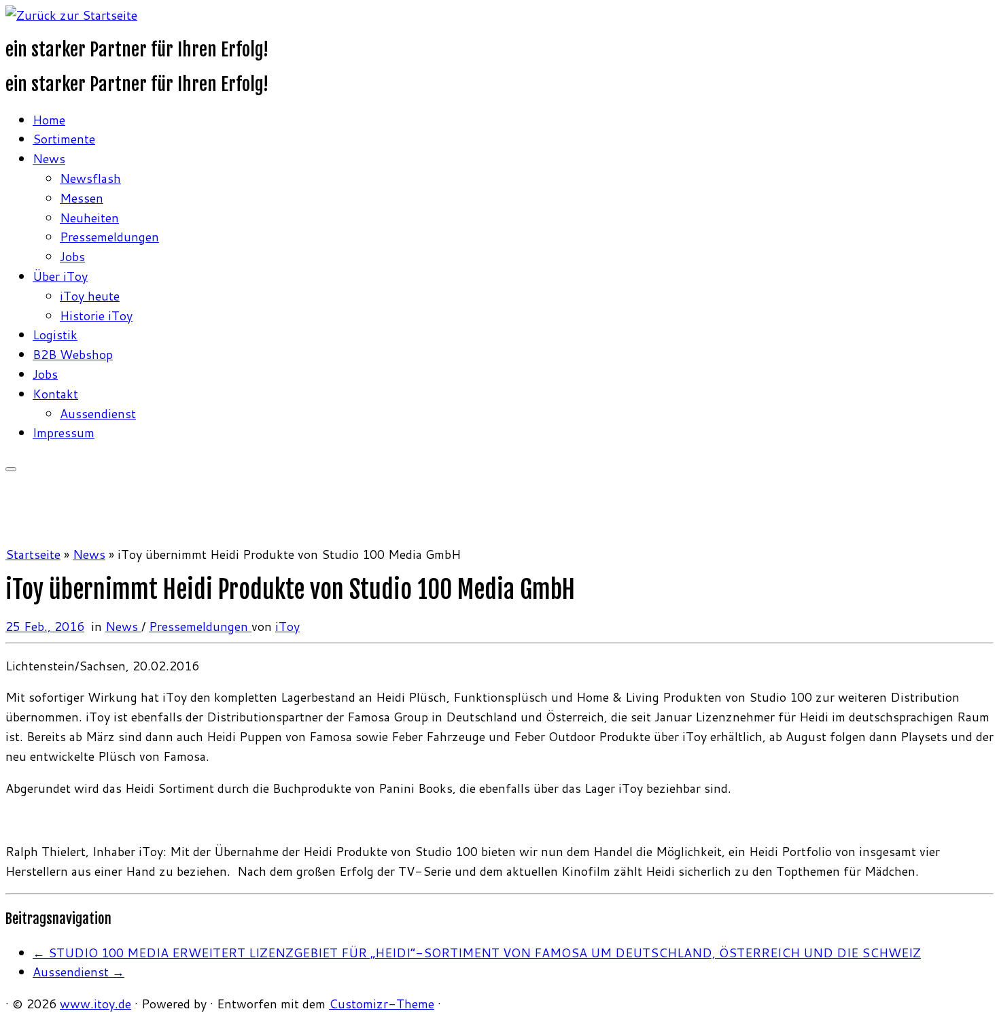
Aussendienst (98, 413)
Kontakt (55, 394)
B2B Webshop (73, 354)
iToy (287, 626)
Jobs (72, 256)
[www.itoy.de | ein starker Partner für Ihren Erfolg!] (71, 15)
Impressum (63, 432)
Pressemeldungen (109, 236)
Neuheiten (89, 217)
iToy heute (90, 296)
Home (49, 120)
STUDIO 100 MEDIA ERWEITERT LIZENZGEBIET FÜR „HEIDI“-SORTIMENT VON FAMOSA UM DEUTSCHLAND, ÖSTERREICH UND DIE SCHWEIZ (477, 952)
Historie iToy (96, 315)
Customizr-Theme (381, 1003)
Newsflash (90, 178)
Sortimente (64, 139)
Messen (81, 198)
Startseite (32, 554)
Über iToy (60, 276)
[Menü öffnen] (10, 469)
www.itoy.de (95, 1003)
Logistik (55, 334)
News (49, 158)
